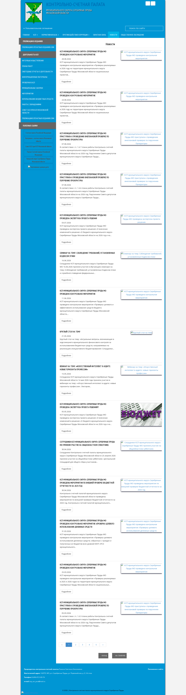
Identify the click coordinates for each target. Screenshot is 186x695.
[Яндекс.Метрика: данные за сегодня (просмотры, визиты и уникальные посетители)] (30, 692)
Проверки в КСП (28, 82)
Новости (113, 34)
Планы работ (27, 66)
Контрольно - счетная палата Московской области (38, 139)
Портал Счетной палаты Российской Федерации (38, 153)
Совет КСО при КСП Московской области (38, 146)
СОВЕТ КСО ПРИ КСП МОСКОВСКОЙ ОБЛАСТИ (35, 111)
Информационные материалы (34, 77)
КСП (35, 34)
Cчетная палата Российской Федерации (38, 133)
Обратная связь (99, 34)
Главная (26, 34)
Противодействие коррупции (75, 34)
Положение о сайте (155, 669)
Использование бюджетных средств (37, 99)
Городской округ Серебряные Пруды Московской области (38, 160)
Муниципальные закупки (32, 88)
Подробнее (66, 81)
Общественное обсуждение (132, 34)
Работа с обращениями (31, 104)
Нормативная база (50, 34)
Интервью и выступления (33, 60)
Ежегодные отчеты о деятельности (37, 71)
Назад (104, 655)
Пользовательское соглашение (38, 28)
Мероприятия (27, 93)
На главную (120, 655)
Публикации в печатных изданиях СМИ (38, 47)
